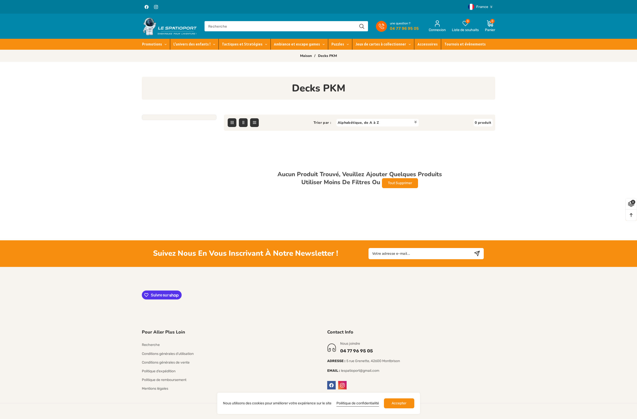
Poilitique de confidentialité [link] (357, 403)
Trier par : (322, 122)
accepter (399, 403)
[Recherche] (362, 26)
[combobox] (286, 26)
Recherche (151, 345)
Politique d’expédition (158, 371)
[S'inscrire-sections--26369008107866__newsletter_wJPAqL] (477, 253)
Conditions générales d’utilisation (168, 354)
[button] (487, 26)
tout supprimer (400, 183)
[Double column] (243, 122)
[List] (254, 122)
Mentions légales (155, 388)
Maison (306, 56)
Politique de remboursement (164, 380)
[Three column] (232, 122)
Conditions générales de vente (166, 362)
